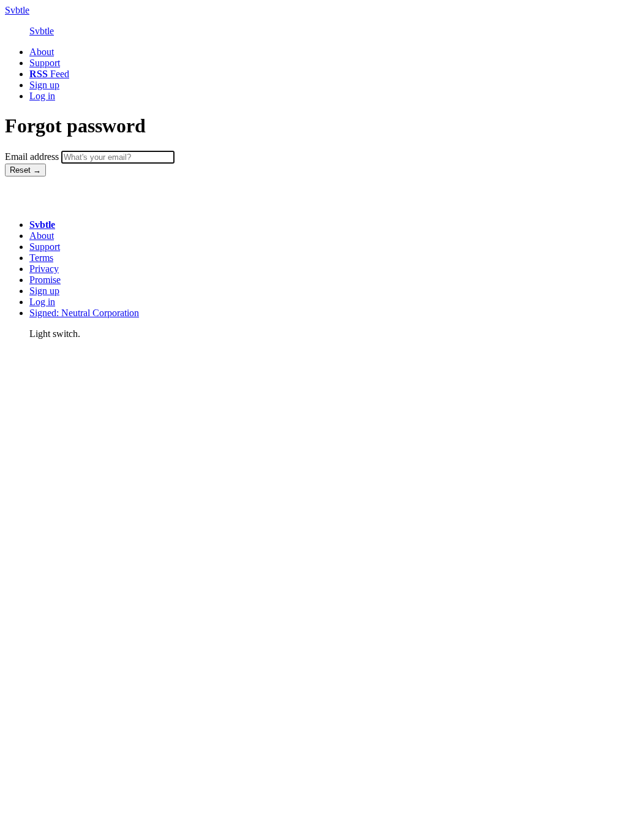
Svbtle (17, 10)
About (41, 235)
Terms (41, 257)
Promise (45, 280)
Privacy (44, 268)
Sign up (44, 291)
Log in (42, 302)
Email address (32, 156)
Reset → (25, 170)
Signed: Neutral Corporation (84, 313)
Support (44, 246)
